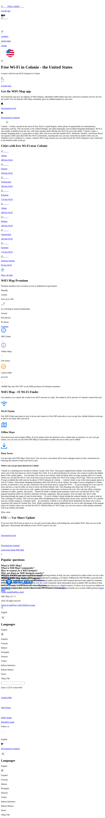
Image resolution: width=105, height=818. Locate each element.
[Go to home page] (10, 4)
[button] (52, 610)
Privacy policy (17, 605)
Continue (4, 326)
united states (6, 41)
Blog (12, 592)
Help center (19, 592)
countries (4, 36)
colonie (4, 46)
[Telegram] (8, 590)
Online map (5, 592)
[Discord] (5, 590)
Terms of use (6, 605)
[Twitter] (2, 590)
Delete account (29, 605)
